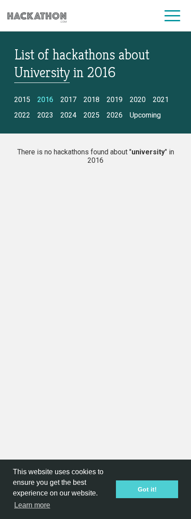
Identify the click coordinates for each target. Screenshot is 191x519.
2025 (91, 115)
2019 (115, 99)
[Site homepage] (37, 15)
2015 (22, 99)
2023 (45, 115)
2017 (68, 99)
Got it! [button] (147, 489)
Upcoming (145, 115)
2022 (22, 115)
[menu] (172, 15)
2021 (161, 99)
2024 (68, 115)
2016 (45, 99)
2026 (115, 115)
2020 (138, 99)
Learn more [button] (32, 505)
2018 (91, 99)
